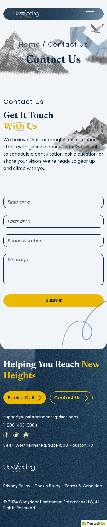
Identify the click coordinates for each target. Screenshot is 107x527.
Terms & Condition (83, 486)
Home (29, 44)
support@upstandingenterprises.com (40, 417)
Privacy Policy (16, 486)
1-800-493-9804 (20, 425)
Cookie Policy (47, 486)
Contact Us (67, 397)
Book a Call (21, 397)
